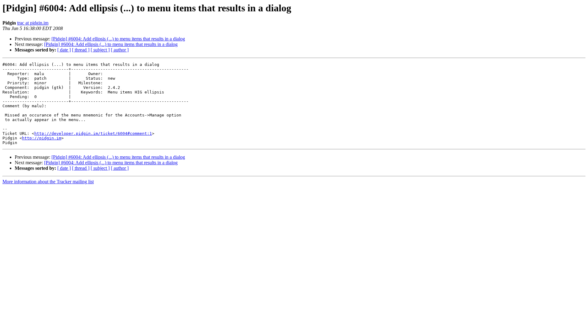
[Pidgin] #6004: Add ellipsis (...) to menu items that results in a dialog (118, 38)
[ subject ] (100, 49)
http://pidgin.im (41, 138)
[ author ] (120, 49)
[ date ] (64, 49)
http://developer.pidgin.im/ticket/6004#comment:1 (93, 133)
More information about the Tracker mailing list (48, 181)
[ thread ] (80, 49)
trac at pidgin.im (32, 22)
